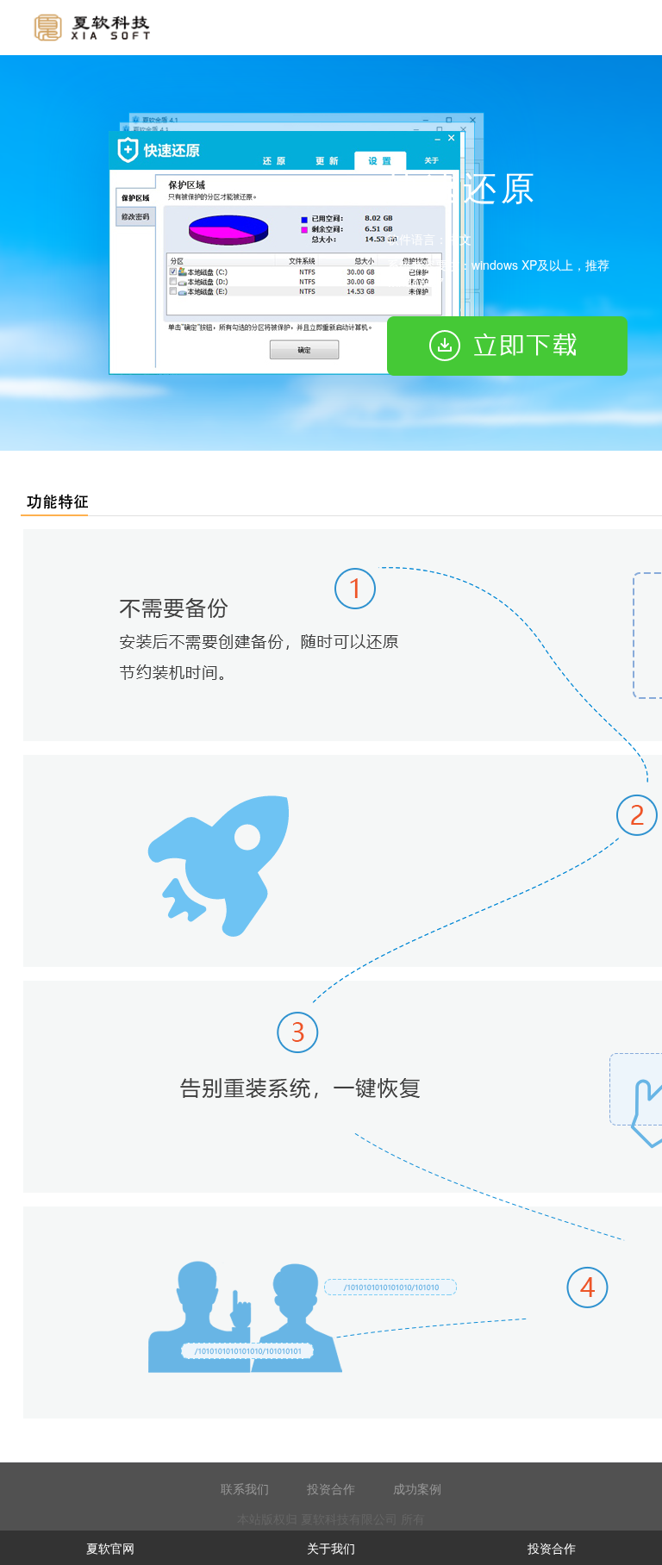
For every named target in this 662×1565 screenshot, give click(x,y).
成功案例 (417, 1488)
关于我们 (331, 1547)
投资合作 (331, 1488)
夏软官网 (110, 1547)
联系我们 (245, 1488)
